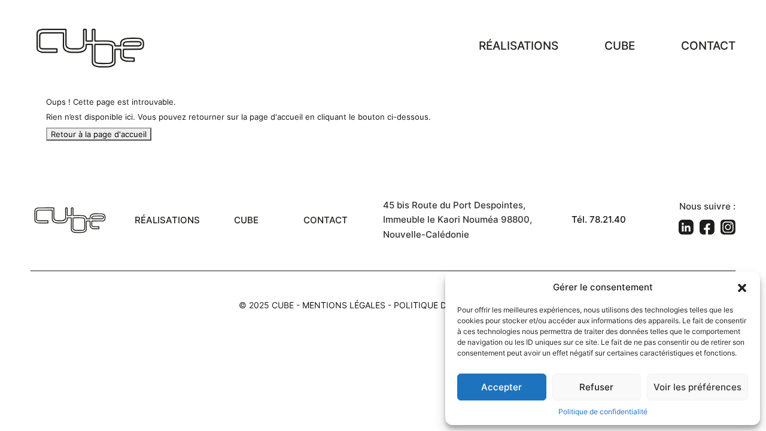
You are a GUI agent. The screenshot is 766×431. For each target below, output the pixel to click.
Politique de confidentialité (603, 411)
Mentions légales (343, 305)
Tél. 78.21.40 (599, 219)
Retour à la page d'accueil (99, 134)
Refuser (596, 387)
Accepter (501, 387)
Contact (708, 45)
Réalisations (518, 45)
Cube (619, 45)
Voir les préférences (697, 387)
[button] (742, 287)
